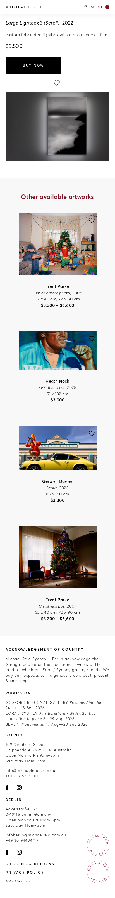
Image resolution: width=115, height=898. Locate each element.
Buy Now (33, 65)
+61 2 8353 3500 (22, 776)
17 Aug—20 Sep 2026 (47, 724)
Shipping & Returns (30, 864)
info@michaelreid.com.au (30, 770)
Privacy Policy (25, 872)
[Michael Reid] (41, 7)
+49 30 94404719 (22, 840)
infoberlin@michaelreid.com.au (36, 835)
